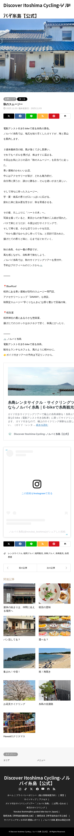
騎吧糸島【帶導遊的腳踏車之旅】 (18, 816)
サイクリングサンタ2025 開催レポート (22, 820)
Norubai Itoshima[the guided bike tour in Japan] (36, 812)
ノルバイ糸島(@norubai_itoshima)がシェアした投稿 (37, 531)
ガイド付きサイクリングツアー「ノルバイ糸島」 (28, 803)
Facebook (37, 789)
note (48, 789)
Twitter (31, 789)
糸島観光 (59, 553)
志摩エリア (10, 99)
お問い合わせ (60, 803)
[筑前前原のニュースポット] (20, 568)
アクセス (43, 799)
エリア (6, 760)
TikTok (25, 789)
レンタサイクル (15, 553)
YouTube (42, 789)
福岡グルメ (28, 553)
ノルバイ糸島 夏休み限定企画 (56, 820)
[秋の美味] (54, 568)
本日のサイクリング (36, 807)
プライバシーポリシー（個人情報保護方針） (36, 795)
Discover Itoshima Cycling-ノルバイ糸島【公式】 (37, 780)
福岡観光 (39, 553)
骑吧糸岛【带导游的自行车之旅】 (52, 816)
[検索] (61, 5)
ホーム (10, 795)
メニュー (41, 760)
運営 (62, 795)
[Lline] (31, 116)
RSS (54, 789)
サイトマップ (30, 799)
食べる (22, 99)
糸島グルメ (49, 553)
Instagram (20, 789)
